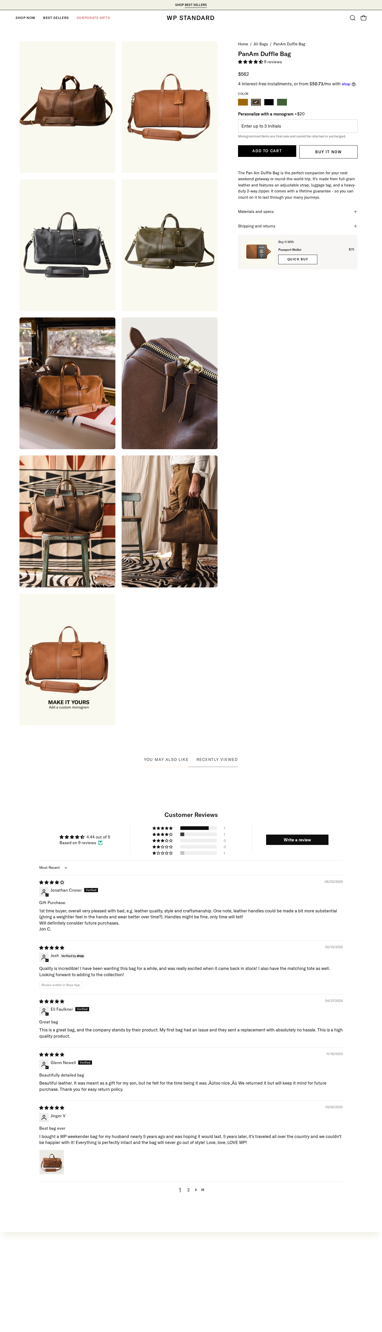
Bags (95, 1263)
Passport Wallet (289, 250)
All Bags (261, 43)
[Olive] (282, 102)
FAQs (166, 1290)
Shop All (98, 1290)
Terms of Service (177, 1281)
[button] (25, 18)
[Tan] (243, 102)
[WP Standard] (191, 18)
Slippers (98, 1281)
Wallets (97, 1272)
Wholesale (29, 1299)
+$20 (271, 113)
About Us (28, 1281)
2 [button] (188, 1189)
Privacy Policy (174, 1272)
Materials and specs (256, 211)
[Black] (269, 102)
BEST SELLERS (196, 5)
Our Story (170, 1263)
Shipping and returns (256, 226)
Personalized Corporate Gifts (47, 1290)
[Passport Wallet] (258, 252)
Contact (27, 1272)
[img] (51, 882)
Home (243, 43)
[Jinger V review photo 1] (51, 1162)
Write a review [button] (297, 839)
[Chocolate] (256, 102)
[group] (191, 5)
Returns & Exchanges (40, 1263)
